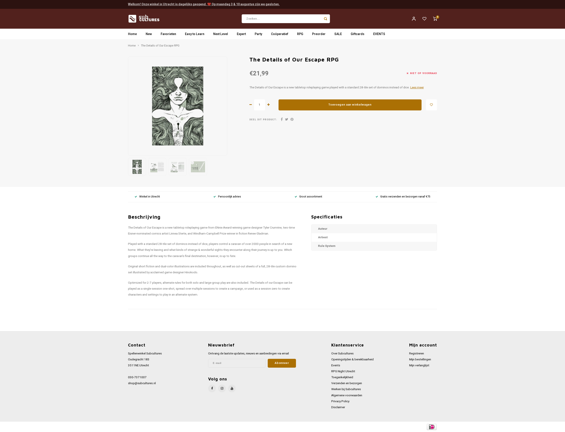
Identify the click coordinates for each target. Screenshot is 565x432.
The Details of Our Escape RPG (160, 46)
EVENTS (379, 34)
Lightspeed (187, 427)
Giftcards (357, 34)
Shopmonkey (217, 427)
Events (335, 365)
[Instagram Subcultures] (222, 388)
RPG (300, 34)
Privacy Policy (340, 401)
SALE (338, 34)
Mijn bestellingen (420, 359)
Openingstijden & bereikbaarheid (352, 359)
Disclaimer (338, 407)
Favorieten (168, 34)
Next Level (220, 34)
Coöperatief (279, 34)
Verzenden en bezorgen (346, 383)
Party (258, 34)
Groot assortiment (310, 197)
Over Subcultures (342, 353)
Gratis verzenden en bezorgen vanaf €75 (405, 197)
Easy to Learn (194, 34)
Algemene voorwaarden (346, 395)
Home (132, 34)
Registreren (416, 353)
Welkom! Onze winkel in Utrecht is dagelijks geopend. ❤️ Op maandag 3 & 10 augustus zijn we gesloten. (204, 4)
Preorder (319, 34)
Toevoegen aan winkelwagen (350, 104)
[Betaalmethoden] (431, 426)
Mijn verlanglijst (419, 365)
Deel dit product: (263, 119)
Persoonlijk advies (229, 197)
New (149, 34)
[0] (435, 19)
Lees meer (417, 87)
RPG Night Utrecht (343, 371)
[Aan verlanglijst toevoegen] (431, 104)
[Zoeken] (325, 18)
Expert (241, 34)
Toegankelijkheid (342, 377)
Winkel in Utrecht (149, 197)
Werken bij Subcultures (346, 389)
